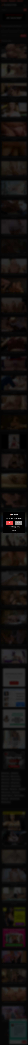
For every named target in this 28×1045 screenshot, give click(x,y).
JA (10, 522)
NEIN (18, 522)
